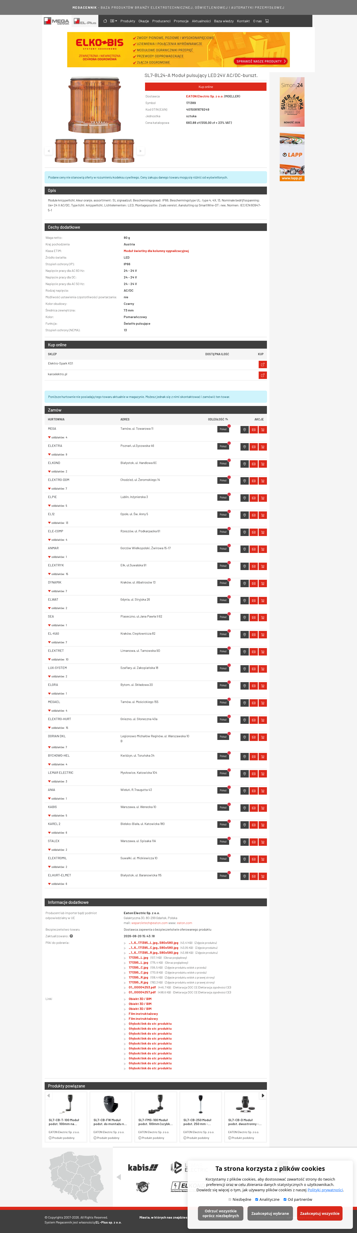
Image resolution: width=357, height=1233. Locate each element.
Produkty (127, 21)
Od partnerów (300, 1199)
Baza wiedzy (224, 21)
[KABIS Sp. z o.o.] (143, 1167)
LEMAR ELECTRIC (60, 772)
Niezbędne (242, 1199)
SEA (51, 616)
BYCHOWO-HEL (59, 755)
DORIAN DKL (57, 736)
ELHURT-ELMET (59, 875)
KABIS (52, 807)
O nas (257, 21)
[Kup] (263, 364)
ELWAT (53, 599)
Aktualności (201, 21)
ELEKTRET (56, 650)
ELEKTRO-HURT (59, 719)
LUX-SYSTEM (57, 668)
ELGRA (53, 684)
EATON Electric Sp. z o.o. (205, 96)
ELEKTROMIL (57, 858)
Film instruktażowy (143, 1013)
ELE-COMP (55, 531)
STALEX (53, 841)
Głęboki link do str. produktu (150, 1023)
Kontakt (243, 21)
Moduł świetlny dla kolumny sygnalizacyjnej (156, 251)
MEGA (52, 428)
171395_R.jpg (171, 977)
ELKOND (54, 463)
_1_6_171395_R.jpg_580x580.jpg (173, 952)
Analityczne (269, 1199)
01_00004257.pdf (180, 992)
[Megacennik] (56, 21)
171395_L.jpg (158, 957)
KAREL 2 (54, 824)
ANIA (51, 790)
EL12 (51, 514)
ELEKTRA (55, 445)
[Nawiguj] (244, 429)
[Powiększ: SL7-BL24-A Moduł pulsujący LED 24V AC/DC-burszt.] (94, 105)
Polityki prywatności (325, 1189)
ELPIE (52, 497)
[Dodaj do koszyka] (263, 429)
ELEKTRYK (56, 565)
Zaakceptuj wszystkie (320, 1213)
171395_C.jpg (167, 967)
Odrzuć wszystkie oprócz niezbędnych (220, 1213)
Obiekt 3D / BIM (140, 999)
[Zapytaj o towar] (254, 429)
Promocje (181, 21)
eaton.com (184, 923)
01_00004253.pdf (180, 987)
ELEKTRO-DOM (58, 480)
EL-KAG (53, 633)
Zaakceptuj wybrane (270, 1213)
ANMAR (53, 548)
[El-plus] (85, 21)
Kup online (206, 87)
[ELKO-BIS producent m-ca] (292, 102)
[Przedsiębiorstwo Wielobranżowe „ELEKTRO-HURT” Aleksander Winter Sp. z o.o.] (143, 1187)
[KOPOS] (179, 49)
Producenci (161, 21)
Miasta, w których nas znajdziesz (164, 1217)
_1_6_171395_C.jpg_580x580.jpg (173, 947)
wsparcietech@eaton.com (149, 923)
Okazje (143, 21)
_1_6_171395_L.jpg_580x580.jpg (173, 942)
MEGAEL (54, 702)
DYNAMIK (54, 582)
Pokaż (224, 428)
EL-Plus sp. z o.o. (108, 1222)
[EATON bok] (292, 156)
